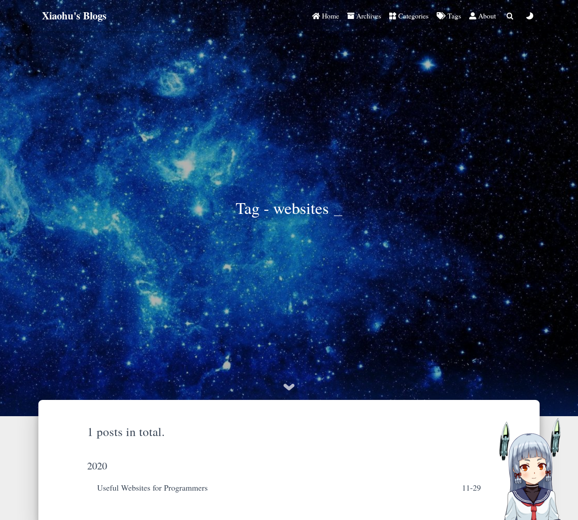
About (486, 15)
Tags (453, 15)
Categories (412, 15)
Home (329, 15)
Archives (367, 15)
